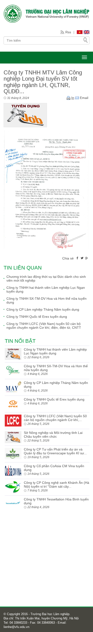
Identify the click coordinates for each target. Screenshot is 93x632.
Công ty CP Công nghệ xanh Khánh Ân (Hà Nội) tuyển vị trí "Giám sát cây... (56, 484)
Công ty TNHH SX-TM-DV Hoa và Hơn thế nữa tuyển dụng (46, 300)
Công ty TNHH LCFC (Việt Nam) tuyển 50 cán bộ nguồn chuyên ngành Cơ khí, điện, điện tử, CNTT (43, 325)
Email (83, 98)
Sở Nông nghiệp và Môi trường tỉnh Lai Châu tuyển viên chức (53, 434)
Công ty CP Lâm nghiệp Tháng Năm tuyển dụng (42, 309)
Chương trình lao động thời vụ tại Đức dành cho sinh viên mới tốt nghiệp (46, 278)
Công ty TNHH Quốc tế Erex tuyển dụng (36, 316)
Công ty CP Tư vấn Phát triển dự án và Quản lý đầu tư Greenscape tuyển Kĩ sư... (55, 451)
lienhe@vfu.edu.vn (16, 627)
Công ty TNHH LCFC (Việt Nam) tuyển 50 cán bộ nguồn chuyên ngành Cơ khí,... (55, 418)
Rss (68, 32)
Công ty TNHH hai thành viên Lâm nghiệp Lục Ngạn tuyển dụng (45, 289)
